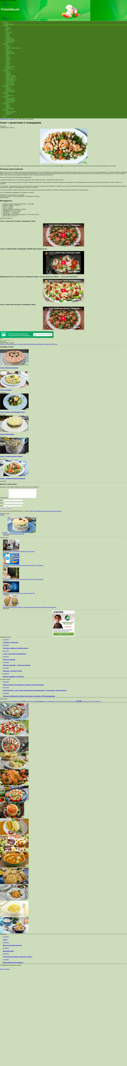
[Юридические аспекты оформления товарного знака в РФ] (11, 592)
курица (41, 701)
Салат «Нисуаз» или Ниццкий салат (12, 412)
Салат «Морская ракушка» (9, 368)
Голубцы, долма (10, 53)
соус (87, 701)
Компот (8, 106)
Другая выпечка (10, 91)
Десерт (5, 92)
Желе (7, 94)
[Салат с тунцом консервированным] (14, 475)
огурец (59, 701)
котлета (23, 701)
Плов (7, 49)
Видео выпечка (10, 90)
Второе (5, 44)
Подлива (8, 67)
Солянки (8, 33)
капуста (16, 701)
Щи (7, 30)
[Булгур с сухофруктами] (14, 900)
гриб (8, 701)
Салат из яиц (9, 82)
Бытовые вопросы (11, 111)
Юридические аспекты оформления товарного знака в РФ (19, 593)
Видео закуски (10, 102)
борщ (1, 701)
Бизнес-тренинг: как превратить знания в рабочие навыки (19, 551)
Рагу (7, 55)
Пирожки (8, 88)
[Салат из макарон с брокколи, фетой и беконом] (14, 735)
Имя (1, 500)
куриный (36, 701)
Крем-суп (8, 28)
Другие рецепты (10, 41)
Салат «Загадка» (6, 390)
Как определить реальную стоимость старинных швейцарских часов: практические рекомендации (29, 607)
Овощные (8, 50)
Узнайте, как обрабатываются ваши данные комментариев (45, 511)
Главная (2, 119)
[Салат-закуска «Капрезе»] (14, 801)
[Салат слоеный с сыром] (14, 916)
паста (65, 701)
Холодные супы (10, 40)
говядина (4, 701)
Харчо (7, 34)
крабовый (28, 701)
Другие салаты (10, 85)
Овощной (8, 73)
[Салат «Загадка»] (14, 387)
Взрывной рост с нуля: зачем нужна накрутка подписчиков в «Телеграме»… (23, 565)
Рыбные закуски (10, 99)
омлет (62, 701)
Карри (7, 65)
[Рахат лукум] (14, 850)
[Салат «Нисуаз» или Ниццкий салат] (14, 409)
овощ (57, 701)
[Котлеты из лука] (14, 883)
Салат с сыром (10, 83)
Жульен (8, 62)
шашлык (97, 701)
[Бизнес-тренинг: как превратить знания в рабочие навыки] (11, 550)
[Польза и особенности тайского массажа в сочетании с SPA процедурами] (11, 578)
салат (11, 340)
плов (68, 701)
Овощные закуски (11, 100)
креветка (2, 340)
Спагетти (8, 59)
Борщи (8, 29)
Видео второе (9, 69)
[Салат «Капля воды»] (14, 431)
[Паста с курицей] (14, 752)
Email (2, 503)
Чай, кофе (8, 107)
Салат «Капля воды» (7, 434)
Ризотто (8, 54)
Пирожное (9, 87)
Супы (7, 26)
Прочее (5, 110)
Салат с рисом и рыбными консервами (13, 533)
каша (19, 701)
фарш (90, 701)
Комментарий (4, 497)
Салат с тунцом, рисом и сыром (11, 456)
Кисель (8, 104)
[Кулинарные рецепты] (9, 15)
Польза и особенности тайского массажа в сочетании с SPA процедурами (23, 579)
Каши (7, 61)
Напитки (6, 103)
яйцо (100, 701)
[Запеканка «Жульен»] (14, 768)
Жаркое (8, 57)
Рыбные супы (9, 38)
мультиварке (50, 701)
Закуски (5, 96)
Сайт (1, 505)
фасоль (93, 701)
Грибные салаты (10, 75)
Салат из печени (10, 81)
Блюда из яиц (9, 51)
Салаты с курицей (11, 77)
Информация (9, 24)
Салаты (5, 70)
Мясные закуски (10, 98)
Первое (5, 25)
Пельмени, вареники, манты (13, 48)
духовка (11, 701)
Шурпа (8, 36)
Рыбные (8, 46)
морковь (45, 701)
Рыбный (8, 74)
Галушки (8, 63)
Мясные (8, 45)
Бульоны (8, 37)
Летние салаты (10, 78)
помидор (7, 340)
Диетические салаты (11, 79)
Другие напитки (10, 108)
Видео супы (9, 42)
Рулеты (8, 58)
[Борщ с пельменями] (14, 867)
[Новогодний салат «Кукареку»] (12, 818)
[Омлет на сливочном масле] (14, 834)
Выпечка (6, 86)
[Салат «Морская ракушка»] (14, 365)
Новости (8, 114)
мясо (54, 701)
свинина (84, 701)
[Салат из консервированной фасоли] (14, 933)
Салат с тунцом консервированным (12, 478)
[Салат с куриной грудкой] (14, 719)
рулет (74, 701)
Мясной (8, 71)
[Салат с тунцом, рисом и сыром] (14, 453)
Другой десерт (10, 95)
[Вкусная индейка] (14, 785)
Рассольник (9, 32)
